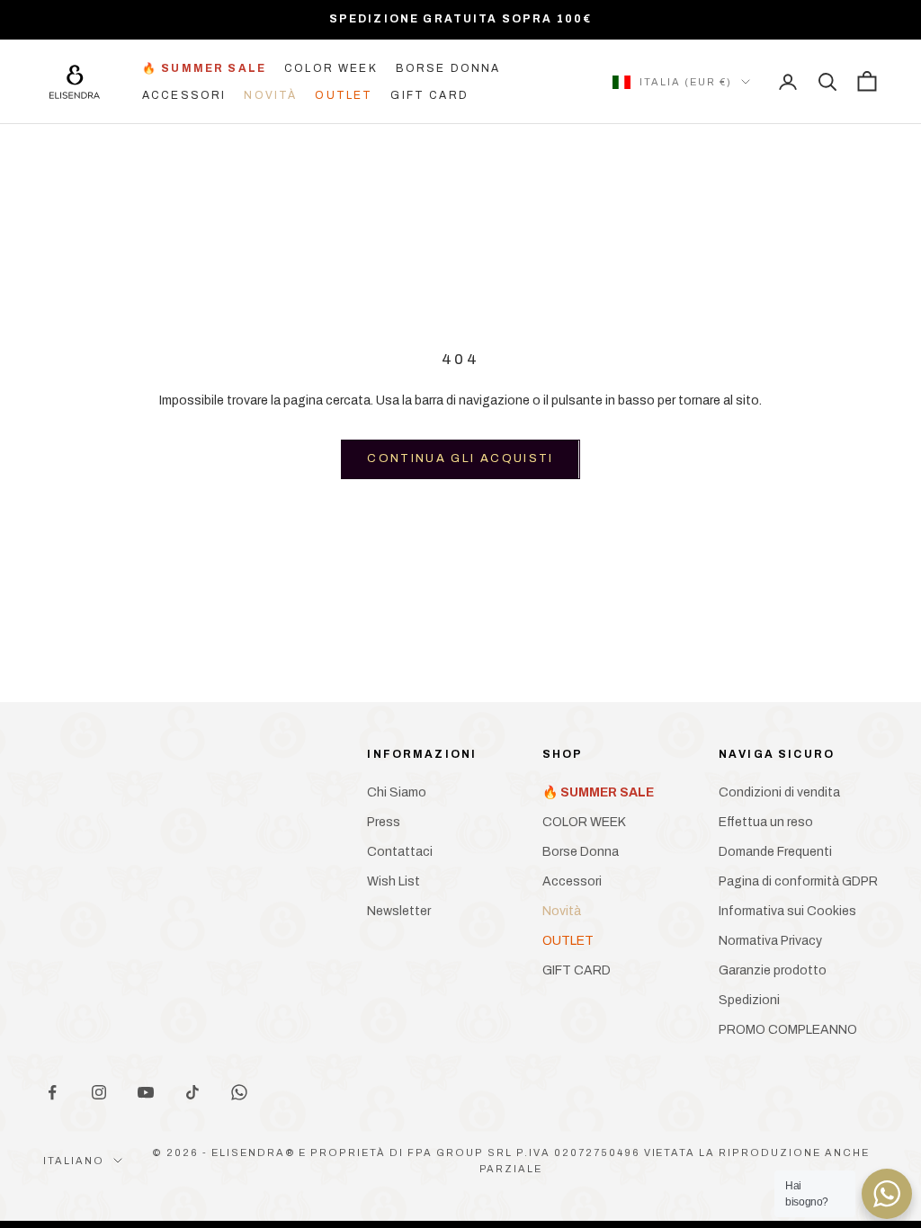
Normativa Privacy (770, 941)
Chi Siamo (396, 792)
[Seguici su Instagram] (99, 1092)
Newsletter (399, 911)
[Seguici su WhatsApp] (239, 1092)
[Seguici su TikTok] (192, 1092)
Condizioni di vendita (779, 792)
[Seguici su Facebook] (52, 1092)
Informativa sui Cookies (787, 911)
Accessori (184, 95)
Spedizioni (749, 1000)
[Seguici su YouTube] (146, 1092)
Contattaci (400, 852)
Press (383, 822)
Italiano (73, 1160)
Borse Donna (448, 68)
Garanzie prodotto (773, 970)
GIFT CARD (429, 95)
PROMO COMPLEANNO (788, 1030)
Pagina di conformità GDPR (798, 881)
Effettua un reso (766, 822)
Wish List (393, 881)
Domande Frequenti (775, 852)
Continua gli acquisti (460, 458)
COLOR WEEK (331, 68)
